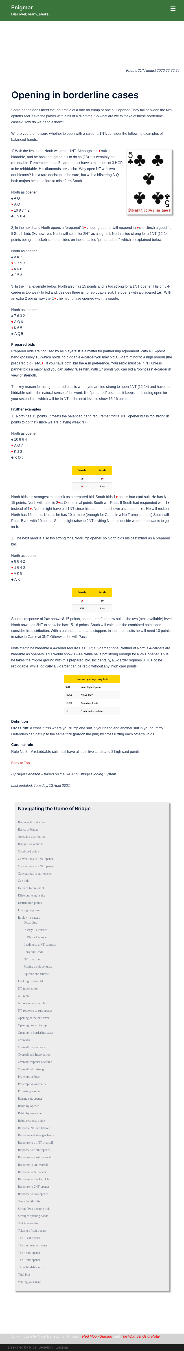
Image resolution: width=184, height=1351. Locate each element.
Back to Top (20, 763)
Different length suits (31, 895)
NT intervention (28, 988)
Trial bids (24, 1274)
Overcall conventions (31, 1047)
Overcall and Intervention (34, 1054)
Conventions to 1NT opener (35, 859)
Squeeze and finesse (36, 974)
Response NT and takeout (34, 1128)
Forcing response (28, 910)
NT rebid (24, 996)
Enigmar (22, 7)
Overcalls (24, 1040)
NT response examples (32, 1003)
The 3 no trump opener (32, 1245)
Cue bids (23, 880)
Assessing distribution (32, 836)
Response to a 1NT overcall (35, 1142)
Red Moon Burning (97, 1336)
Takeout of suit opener (32, 1230)
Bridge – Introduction (32, 822)
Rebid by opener (28, 1106)
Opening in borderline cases (35, 1032)
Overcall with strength (32, 1069)
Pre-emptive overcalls (32, 1084)
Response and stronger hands (36, 1135)
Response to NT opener (33, 1172)
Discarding (30, 922)
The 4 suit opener (29, 1252)
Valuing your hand (29, 1282)
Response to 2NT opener (33, 1186)
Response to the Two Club (34, 1179)
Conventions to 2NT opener (35, 866)
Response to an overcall (33, 1164)
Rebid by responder (30, 1113)
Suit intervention (28, 1223)
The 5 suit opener (29, 1260)
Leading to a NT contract (40, 944)
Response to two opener (33, 1194)
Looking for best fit (30, 981)
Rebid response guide (31, 1120)
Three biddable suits (31, 1267)
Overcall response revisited (35, 1062)
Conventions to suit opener (35, 873)
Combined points (28, 851)
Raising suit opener (30, 1098)
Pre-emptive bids (28, 1076)
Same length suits (29, 1201)
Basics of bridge (28, 829)
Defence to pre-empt (31, 888)
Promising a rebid (29, 1091)
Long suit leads (33, 952)
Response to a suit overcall (35, 1157)
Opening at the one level (33, 1018)
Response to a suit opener (34, 1150)
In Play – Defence (35, 937)
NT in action (32, 959)
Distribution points (30, 903)
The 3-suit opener (29, 1238)
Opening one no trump (32, 1025)
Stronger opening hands (33, 1216)
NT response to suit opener (35, 1010)
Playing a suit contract (38, 966)
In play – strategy (29, 917)
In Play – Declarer (35, 930)
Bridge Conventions (30, 844)
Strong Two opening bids (34, 1208)
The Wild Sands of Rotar (140, 1336)
